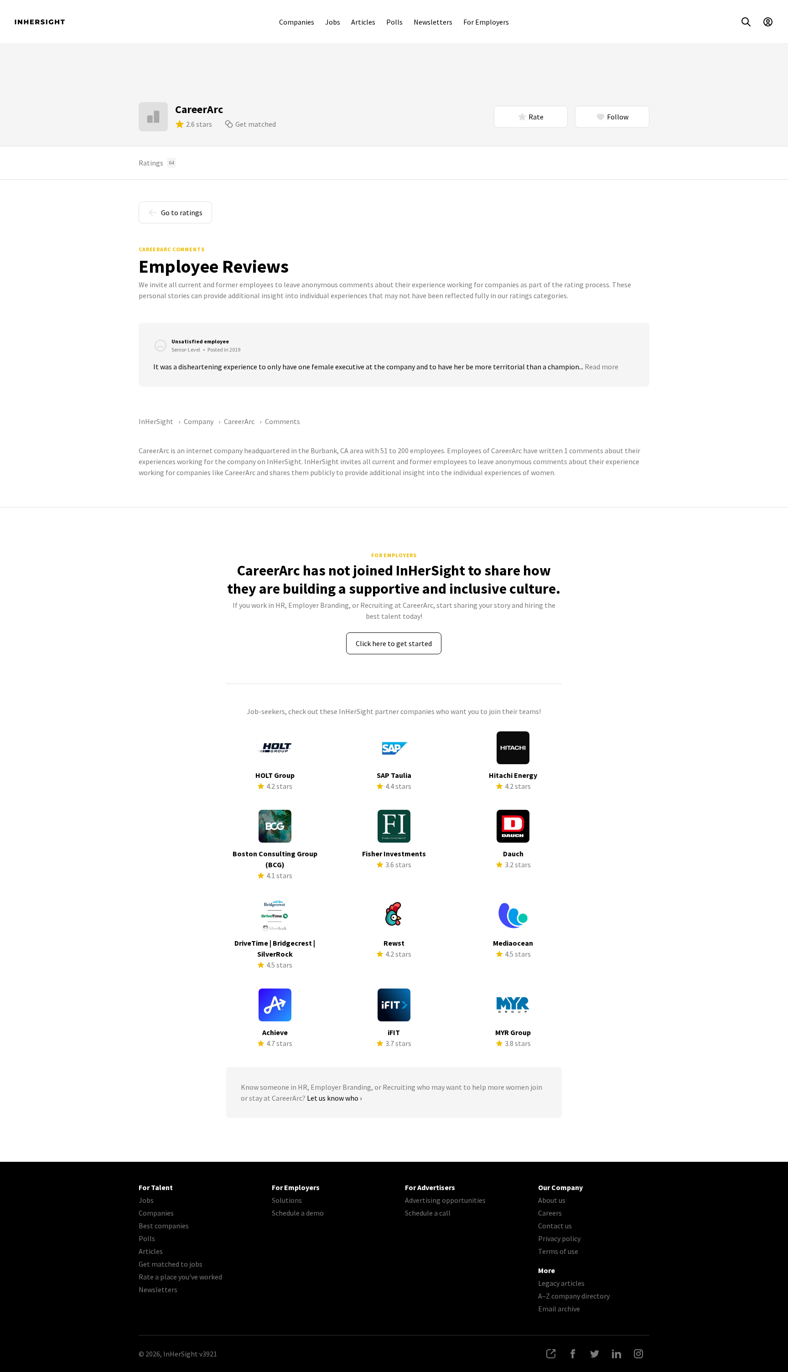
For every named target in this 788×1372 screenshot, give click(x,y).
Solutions (287, 1200)
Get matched (255, 124)
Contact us (555, 1225)
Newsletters (433, 21)
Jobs (332, 21)
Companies (296, 21)
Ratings (156, 162)
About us (551, 1200)
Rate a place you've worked (180, 1276)
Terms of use (558, 1251)
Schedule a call (428, 1212)
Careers (550, 1212)
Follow (617, 116)
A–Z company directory (574, 1295)
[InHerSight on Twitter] (595, 1354)
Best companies (164, 1225)
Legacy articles (561, 1283)
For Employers (486, 21)
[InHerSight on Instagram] (638, 1354)
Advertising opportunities (445, 1200)
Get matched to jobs (170, 1263)
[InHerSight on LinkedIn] (616, 1354)
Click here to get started (394, 643)
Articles (363, 21)
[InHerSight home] (39, 22)
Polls (394, 21)
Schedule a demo (298, 1212)
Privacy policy (559, 1238)
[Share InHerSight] (551, 1354)
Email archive (559, 1308)
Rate (536, 116)
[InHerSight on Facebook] (573, 1354)
